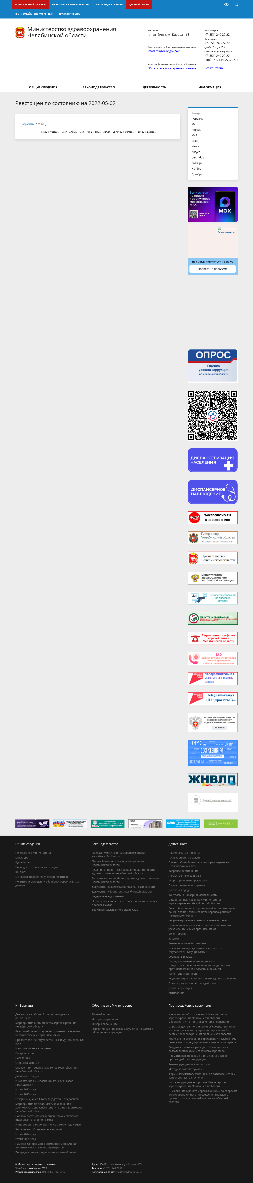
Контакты (21, 872)
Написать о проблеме (213, 269)
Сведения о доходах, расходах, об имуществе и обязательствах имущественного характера (198, 1049)
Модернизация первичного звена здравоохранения (202, 978)
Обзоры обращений (105, 1024)
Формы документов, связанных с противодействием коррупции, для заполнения (202, 1075)
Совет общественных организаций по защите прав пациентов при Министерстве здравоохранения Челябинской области (202, 911)
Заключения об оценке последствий (38, 1129)
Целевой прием (139, 4)
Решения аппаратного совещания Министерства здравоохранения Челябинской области (123, 871)
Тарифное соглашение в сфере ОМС (115, 909)
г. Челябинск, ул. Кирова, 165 (168, 35)
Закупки (174, 938)
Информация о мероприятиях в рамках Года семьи (48, 1124)
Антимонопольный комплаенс (188, 943)
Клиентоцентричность (183, 973)
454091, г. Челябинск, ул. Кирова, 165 (121, 1164)
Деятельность (154, 87)
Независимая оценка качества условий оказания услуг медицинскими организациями (200, 927)
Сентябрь (198, 157)
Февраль (197, 118)
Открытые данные (27, 1062)
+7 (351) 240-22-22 (217, 35)
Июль (195, 146)
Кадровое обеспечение (183, 871)
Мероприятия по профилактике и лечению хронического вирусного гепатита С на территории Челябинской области (48, 1107)
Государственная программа (187, 885)
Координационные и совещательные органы (198, 920)
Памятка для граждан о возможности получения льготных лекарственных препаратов (46, 1145)
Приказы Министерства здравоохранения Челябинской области (119, 854)
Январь (196, 113)
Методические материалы (185, 1069)
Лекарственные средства (185, 875)
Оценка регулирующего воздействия (192, 983)
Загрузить (27, 124)
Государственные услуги (184, 857)
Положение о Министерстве (33, 852)
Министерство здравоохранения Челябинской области (71, 32)
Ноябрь (196, 168)
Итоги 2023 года (25, 1094)
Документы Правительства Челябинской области (123, 886)
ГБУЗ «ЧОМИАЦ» (55, 1172)
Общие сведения (43, 87)
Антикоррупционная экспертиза (189, 1064)
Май (194, 135)
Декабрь (197, 174)
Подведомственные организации (36, 867)
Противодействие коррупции (34, 13)
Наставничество (70, 13)
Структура (21, 857)
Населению (22, 1058)
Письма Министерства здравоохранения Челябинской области (118, 863)
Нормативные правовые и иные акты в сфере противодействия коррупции (198, 1057)
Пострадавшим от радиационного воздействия (45, 1152)
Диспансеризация (180, 988)
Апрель (196, 129)
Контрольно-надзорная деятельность (193, 895)
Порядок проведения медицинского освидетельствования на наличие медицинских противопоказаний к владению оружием (199, 965)
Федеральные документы (108, 896)
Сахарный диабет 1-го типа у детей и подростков (47, 1099)
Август (196, 152)
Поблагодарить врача (109, 4)
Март (195, 124)
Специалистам (24, 1053)
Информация (210, 87)
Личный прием (101, 1014)
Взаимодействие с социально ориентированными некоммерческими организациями (47, 1033)
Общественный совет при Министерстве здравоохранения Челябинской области (195, 901)
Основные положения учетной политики (41, 876)
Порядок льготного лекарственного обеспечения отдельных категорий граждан (46, 1117)
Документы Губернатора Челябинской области (122, 891)
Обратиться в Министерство (70, 4)
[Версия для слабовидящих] (226, 4)
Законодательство (99, 87)
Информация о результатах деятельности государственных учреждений (195, 950)
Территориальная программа (188, 880)
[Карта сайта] (217, 4)
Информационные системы (33, 1048)
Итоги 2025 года (25, 1139)
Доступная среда (179, 890)
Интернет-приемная (105, 1019)
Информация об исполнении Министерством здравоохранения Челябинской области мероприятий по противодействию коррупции (199, 1018)
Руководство (23, 862)
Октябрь (197, 163)
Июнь (195, 141)
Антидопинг (176, 993)
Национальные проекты (184, 852)
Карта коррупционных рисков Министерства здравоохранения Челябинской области (198, 1084)
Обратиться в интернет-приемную (172, 68)
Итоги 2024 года (25, 1134)
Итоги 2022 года (25, 1089)
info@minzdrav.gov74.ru (128, 1172)
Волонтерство (177, 933)
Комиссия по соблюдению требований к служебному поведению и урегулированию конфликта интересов (203, 1040)
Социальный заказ (180, 956)
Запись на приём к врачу (30, 4)
